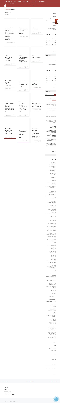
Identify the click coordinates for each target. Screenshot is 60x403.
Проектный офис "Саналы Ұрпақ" (52, 284)
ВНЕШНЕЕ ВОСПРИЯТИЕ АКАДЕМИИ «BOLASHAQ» (9, 131)
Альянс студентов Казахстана (52, 171)
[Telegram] (57, 22)
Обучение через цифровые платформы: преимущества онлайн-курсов (51, 108)
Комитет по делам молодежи (52, 210)
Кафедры (54, 25)
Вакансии (54, 180)
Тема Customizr (15, 401)
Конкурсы (54, 212)
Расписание (53, 291)
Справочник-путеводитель (53, 309)
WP (8, 401)
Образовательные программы (51, 20)
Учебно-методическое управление (51, 316)
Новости (8, 9)
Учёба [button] (30, 3)
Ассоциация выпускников (53, 174)
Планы (54, 270)
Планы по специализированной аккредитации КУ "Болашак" (51, 277)
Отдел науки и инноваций (53, 256)
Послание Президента (51, 280)
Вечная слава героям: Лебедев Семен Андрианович (51, 131)
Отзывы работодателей (51, 260)
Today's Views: (7, 391)
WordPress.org (53, 350)
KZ (55, 58)
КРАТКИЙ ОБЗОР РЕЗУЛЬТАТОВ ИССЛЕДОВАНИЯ (36, 105)
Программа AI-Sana (52, 281)
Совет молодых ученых (51, 301)
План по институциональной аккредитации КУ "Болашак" (51, 267)
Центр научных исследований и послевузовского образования (52, 326)
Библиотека (53, 177)
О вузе (54, 249)
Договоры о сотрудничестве (52, 192)
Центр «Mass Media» (34, 5)
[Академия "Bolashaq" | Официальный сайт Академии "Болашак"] (9, 4)
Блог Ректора (42, 3)
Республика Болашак (51, 295)
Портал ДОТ (54, 11)
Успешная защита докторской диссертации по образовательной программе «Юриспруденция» (50, 117)
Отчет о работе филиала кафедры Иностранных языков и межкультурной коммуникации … (36, 133)
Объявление (35, 29)
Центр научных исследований (52, 323)
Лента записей (53, 347)
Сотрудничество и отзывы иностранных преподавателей (51, 303)
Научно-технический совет (51, 227)
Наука (54, 224)
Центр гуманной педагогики (52, 320)
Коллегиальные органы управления (51, 207)
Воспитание (53, 184)
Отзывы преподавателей (52, 259)
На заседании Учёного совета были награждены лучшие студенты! (51, 121)
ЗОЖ (55, 197)
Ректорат (54, 293)
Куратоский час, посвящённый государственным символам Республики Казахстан (23, 133)
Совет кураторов (52, 299)
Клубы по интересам (51, 205)
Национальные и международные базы (51, 234)
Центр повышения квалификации (52, 330)
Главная (5, 9)
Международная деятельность (52, 218)
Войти (55, 345)
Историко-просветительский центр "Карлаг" (52, 202)
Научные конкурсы (52, 228)
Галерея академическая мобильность (52, 65)
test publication (53, 137)
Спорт (54, 306)
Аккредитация (53, 169)
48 (28, 381)
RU (55, 60)
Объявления (53, 253)
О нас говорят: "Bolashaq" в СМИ (52, 252)
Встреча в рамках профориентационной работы (23, 84)
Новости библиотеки (51, 245)
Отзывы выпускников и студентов (52, 29)
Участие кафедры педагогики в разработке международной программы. (23, 60)
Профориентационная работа (36, 83)
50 (30, 381)
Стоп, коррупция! (52, 310)
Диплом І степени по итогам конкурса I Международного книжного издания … (9, 107)
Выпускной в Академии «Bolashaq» (8, 58)
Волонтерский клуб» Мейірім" (51, 183)
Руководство (54, 16)
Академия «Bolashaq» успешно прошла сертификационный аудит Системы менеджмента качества (9, 34)
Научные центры (52, 232)
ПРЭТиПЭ (54, 288)
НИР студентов (53, 240)
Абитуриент (53, 162)
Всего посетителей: (7, 394)
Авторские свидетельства (52, 164)
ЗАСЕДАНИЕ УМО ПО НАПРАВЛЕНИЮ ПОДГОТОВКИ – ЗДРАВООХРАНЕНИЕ (23, 107)
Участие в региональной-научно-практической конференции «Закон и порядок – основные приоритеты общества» (51, 145)
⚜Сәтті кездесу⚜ (36, 57)
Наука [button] (33, 3)
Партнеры (54, 263)
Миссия (55, 353)
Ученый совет (53, 318)
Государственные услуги (52, 189)
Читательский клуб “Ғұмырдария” (52, 338)
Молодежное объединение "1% (52, 223)
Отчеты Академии (52, 262)
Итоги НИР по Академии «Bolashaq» (8, 82)
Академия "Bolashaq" (8, 88)
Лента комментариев (52, 348)
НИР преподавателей (51, 239)
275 (34, 381)
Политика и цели (53, 356)
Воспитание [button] (37, 3)
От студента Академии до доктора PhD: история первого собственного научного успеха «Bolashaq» (51, 104)
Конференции (53, 216)
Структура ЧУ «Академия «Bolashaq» (52, 19)
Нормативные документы (53, 248)
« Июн (54, 374)
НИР (55, 237)
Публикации (53, 290)
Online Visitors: (7, 389)
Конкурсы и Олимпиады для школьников (50, 214)
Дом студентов (52, 194)
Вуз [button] (22, 3)
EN (55, 61)
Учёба (54, 313)
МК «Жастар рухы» (52, 220)
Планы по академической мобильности (52, 273)
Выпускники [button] (47, 3)
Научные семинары (51, 230)
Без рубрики (53, 175)
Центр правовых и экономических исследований (52, 333)
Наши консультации (51, 236)
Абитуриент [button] (26, 3)
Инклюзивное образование (53, 199)
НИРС (55, 242)
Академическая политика (52, 167)
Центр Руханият (52, 336)
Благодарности (53, 26)
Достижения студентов (51, 195)
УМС (55, 312)
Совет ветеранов (52, 298)
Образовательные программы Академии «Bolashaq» (23, 31)
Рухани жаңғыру (52, 296)
